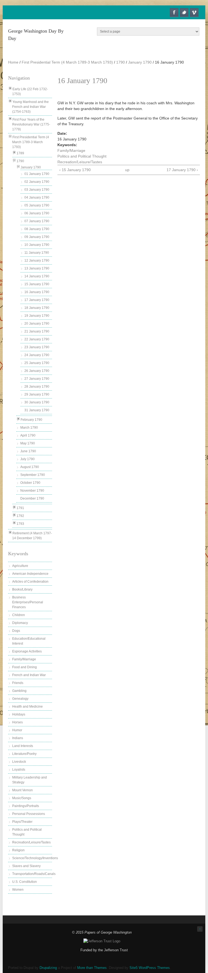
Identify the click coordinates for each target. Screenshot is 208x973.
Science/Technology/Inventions (35, 858)
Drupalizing (48, 968)
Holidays (18, 714)
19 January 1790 (36, 316)
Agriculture (20, 566)
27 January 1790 (36, 379)
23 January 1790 (36, 347)
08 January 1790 (36, 229)
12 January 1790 (36, 260)
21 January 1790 (36, 331)
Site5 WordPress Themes (149, 968)
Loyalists (18, 769)
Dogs (16, 631)
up (127, 170)
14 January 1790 (36, 276)
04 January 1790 (36, 197)
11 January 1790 (36, 253)
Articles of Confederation (30, 581)
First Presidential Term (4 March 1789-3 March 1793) (67, 62)
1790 (120, 62)
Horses (17, 722)
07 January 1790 (36, 221)
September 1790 (32, 475)
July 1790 (27, 459)
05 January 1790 (36, 205)
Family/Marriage (24, 659)
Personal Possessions (28, 814)
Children (18, 615)
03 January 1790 (36, 190)
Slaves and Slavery (26, 866)
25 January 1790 (36, 363)
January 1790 (140, 62)
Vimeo (194, 12)
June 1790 (28, 451)
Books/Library (22, 589)
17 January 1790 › (182, 170)
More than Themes (92, 968)
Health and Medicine (27, 706)
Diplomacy (20, 623)
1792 (20, 516)
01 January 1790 (36, 174)
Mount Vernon (22, 790)
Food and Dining (24, 667)
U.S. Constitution (24, 882)
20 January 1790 (36, 323)
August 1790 (29, 467)
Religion (18, 850)
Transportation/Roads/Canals (34, 874)
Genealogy (20, 699)
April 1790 (27, 435)
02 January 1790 (36, 182)
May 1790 (27, 443)
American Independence (30, 574)
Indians (17, 738)
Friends (17, 683)
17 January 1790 (36, 300)
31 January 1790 (36, 410)
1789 (20, 153)
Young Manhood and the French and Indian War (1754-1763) (30, 107)
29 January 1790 (36, 394)
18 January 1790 (36, 308)
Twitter (184, 12)
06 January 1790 (36, 213)
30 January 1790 (36, 402)
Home (13, 62)
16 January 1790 (36, 292)
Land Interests (22, 746)
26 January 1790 (36, 371)
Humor (17, 730)
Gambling (19, 691)
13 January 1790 (36, 268)
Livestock (19, 762)
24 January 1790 (36, 355)
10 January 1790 (36, 245)
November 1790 (32, 490)
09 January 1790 (36, 237)
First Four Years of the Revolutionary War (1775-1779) (31, 124)
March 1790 (29, 427)
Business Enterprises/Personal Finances (27, 602)
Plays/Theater (22, 822)
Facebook (174, 12)
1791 (20, 508)
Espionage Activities (27, 651)
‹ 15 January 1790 (75, 170)
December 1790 (32, 498)
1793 (20, 524)
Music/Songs (21, 798)
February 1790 (31, 420)
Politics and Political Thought (81, 156)
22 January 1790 (36, 339)
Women (18, 890)
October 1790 (30, 483)
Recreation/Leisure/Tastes (31, 842)
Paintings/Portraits (25, 806)
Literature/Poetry (24, 754)
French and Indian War (29, 675)
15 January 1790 (36, 284)
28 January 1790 (36, 386)
